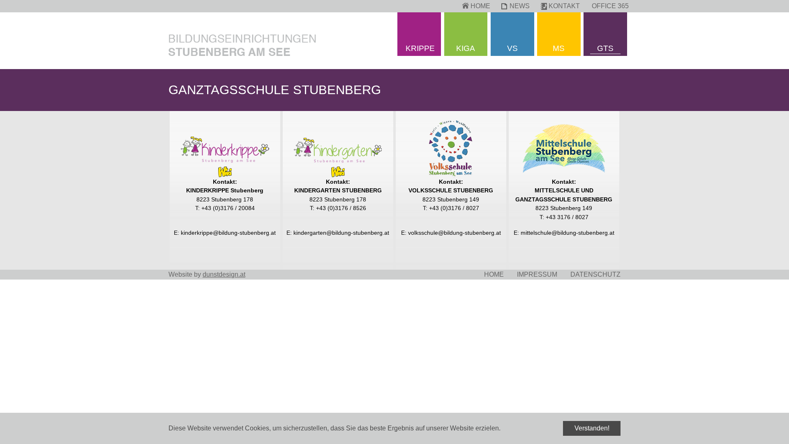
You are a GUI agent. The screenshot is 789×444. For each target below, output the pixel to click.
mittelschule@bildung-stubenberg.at (567, 232)
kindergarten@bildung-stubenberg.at (341, 232)
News (520, 5)
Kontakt (564, 5)
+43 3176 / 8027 (567, 217)
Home (480, 5)
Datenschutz (595, 274)
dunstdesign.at (224, 274)
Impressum (537, 274)
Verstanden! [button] (591, 428)
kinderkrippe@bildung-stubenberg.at (228, 232)
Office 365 (610, 5)
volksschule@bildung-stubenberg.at (454, 232)
